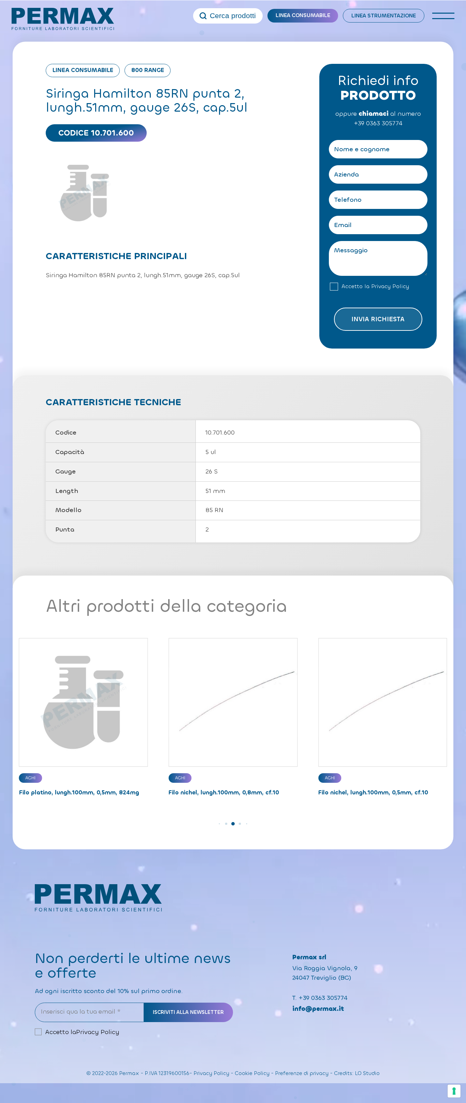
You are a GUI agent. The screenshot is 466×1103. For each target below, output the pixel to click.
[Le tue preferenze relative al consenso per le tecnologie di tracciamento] (454, 1091)
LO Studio (367, 1073)
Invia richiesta (378, 319)
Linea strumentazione (383, 15)
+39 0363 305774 (378, 123)
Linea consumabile (303, 15)
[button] (219, 823)
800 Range (147, 70)
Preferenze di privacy (302, 1073)
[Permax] (63, 19)
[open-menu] (443, 16)
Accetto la (375, 286)
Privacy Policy (390, 286)
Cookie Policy (252, 1073)
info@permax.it (318, 1009)
